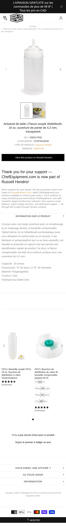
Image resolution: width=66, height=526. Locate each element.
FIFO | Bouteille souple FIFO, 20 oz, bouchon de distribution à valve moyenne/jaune (16, 373)
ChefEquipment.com (16, 18)
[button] (16, 383)
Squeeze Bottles (43, 144)
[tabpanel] (16, 359)
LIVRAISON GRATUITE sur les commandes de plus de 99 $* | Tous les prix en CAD (33, 6)
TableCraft (38, 148)
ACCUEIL (33, 26)
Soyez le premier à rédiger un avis (33, 442)
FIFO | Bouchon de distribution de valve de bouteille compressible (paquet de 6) (46, 373)
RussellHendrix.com (21, 192)
